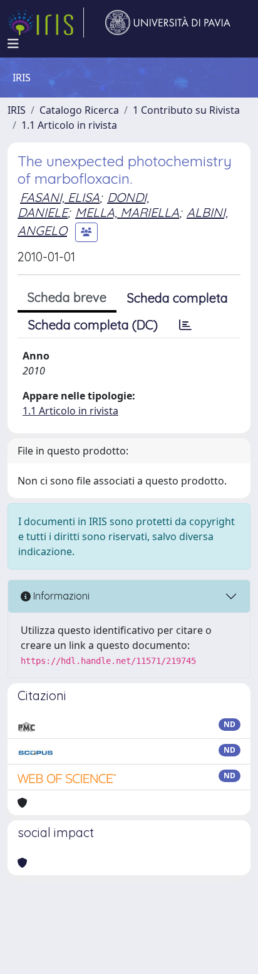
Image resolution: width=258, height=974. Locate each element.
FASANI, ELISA (60, 197)
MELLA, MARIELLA (127, 212)
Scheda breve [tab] (67, 297)
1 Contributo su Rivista (186, 110)
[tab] (185, 325)
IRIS (17, 110)
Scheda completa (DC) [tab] (93, 325)
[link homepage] (46, 23)
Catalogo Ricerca (79, 110)
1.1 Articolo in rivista (69, 125)
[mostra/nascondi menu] (13, 44)
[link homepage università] (167, 23)
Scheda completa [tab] (177, 298)
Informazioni (60, 596)
